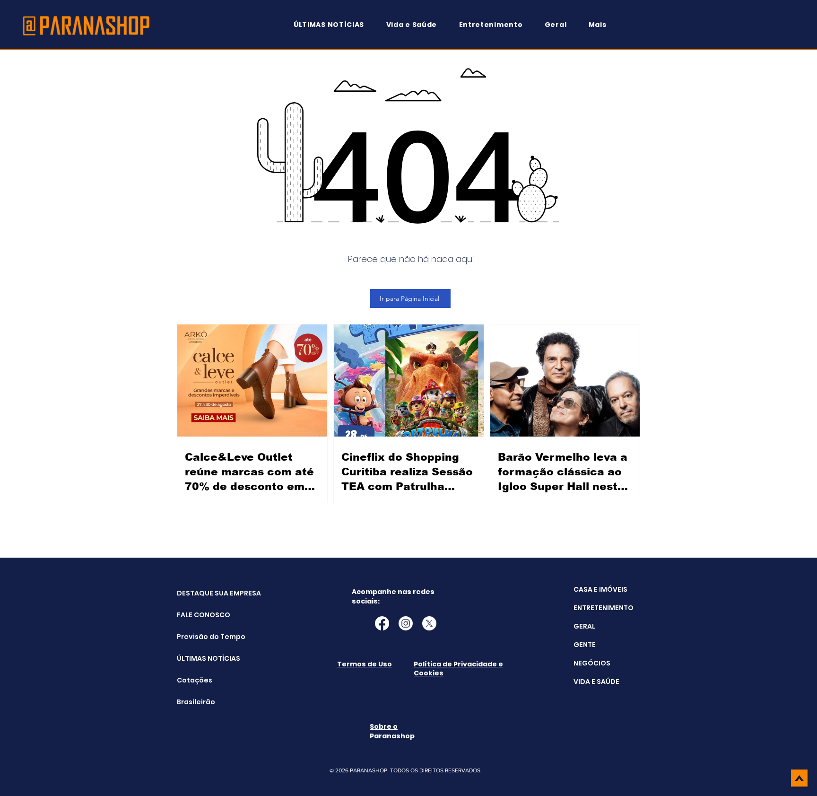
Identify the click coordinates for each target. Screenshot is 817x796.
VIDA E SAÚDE (596, 681)
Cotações (194, 680)
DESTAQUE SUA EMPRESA (201, 593)
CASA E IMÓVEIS (600, 589)
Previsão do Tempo (201, 636)
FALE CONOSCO (201, 615)
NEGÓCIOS (592, 663)
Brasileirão (196, 702)
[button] (602, 25)
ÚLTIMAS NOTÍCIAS (201, 658)
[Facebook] (382, 623)
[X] (429, 623)
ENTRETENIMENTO (604, 607)
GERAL (584, 626)
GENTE (585, 644)
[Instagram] (406, 623)
